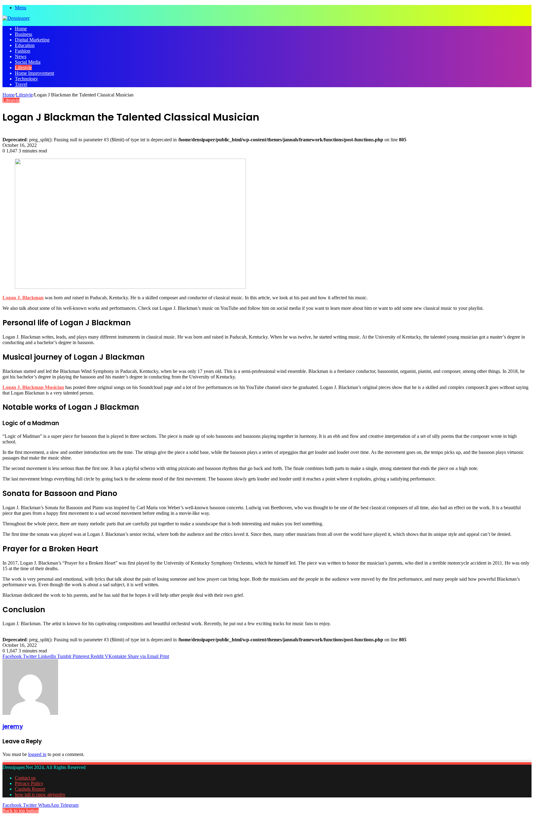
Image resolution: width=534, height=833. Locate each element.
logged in (37, 754)
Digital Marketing (32, 39)
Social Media (27, 62)
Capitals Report (30, 789)
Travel (21, 84)
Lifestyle (23, 67)
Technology (26, 78)
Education (25, 45)
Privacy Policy (29, 783)
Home (21, 28)
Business (23, 34)
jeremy (12, 726)
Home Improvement (34, 73)
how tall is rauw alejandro (40, 794)
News (20, 56)
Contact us (25, 777)
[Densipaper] (16, 18)
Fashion (22, 50)
